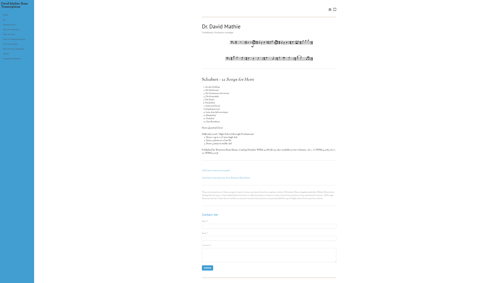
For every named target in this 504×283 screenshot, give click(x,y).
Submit (207, 268)
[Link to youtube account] (334, 9)
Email (204, 233)
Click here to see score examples (216, 170)
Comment (206, 245)
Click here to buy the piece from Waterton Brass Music (226, 177)
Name (204, 221)
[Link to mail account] (330, 9)
